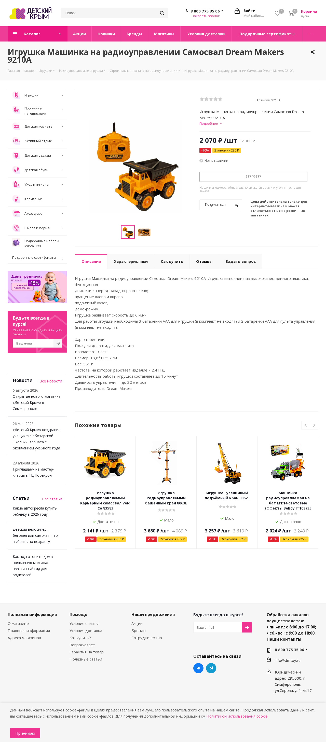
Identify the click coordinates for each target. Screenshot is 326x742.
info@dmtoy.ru (288, 660)
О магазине (18, 623)
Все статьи (52, 498)
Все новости (50, 380)
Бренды (138, 630)
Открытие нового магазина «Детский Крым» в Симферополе (37, 402)
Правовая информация (29, 630)
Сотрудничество (146, 637)
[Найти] (162, 13)
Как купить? (80, 637)
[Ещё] (310, 34)
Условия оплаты (84, 623)
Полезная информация (32, 614)
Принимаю (25, 733)
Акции (137, 623)
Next (314, 425)
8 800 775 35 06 (205, 11)
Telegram (211, 668)
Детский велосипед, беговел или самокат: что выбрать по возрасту (35, 535)
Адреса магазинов (24, 637)
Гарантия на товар (87, 651)
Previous (306, 425)
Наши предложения (153, 614)
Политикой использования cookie (237, 716)
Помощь (78, 614)
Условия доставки (86, 630)
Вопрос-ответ (82, 644)
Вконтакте (198, 668)
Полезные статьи (86, 659)
